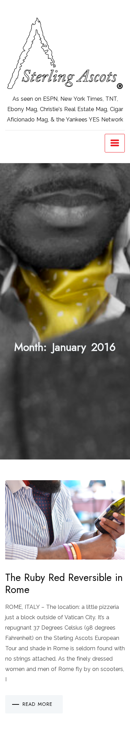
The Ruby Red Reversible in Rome (64, 583)
